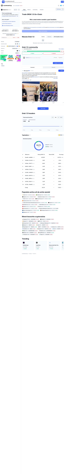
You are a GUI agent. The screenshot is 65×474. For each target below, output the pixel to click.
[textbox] (39, 59)
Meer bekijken (61, 48)
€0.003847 (30, 234)
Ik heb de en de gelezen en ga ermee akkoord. (44, 28)
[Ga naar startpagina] (6, 5)
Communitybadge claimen (8, 25)
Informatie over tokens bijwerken (9, 21)
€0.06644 (30, 232)
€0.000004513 (47, 230)
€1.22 (43, 221)
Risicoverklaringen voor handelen (53, 27)
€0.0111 (30, 223)
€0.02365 (46, 234)
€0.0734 (44, 228)
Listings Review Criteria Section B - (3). (10, 16)
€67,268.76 (29, 221)
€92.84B (17, 5)
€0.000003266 (30, 230)
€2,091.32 (49, 223)
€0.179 (57, 226)
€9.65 (29, 228)
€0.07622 (44, 226)
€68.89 (30, 226)
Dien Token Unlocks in (7, 23)
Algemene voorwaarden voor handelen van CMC (36, 27)
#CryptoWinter (25, 72)
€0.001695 (31, 219)
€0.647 (58, 228)
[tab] (43, 37)
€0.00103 (46, 232)
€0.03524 (47, 219)
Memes (3, 65)
